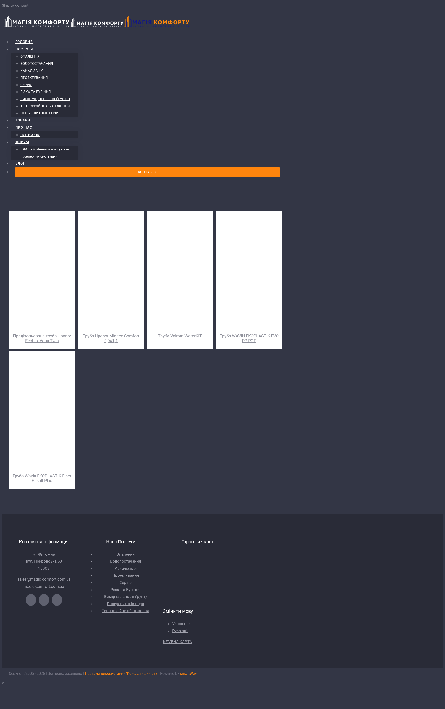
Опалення (125, 554)
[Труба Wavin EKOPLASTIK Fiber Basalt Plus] (42, 410)
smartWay (188, 673)
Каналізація (126, 568)
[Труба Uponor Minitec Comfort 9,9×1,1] (111, 270)
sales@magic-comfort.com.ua (43, 579)
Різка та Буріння (125, 589)
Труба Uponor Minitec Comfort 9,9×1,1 (111, 338)
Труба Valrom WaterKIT (180, 335)
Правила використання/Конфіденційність (121, 673)
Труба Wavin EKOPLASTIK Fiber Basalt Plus (42, 478)
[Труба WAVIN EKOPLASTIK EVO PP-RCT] (249, 270)
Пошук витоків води (125, 603)
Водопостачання (125, 561)
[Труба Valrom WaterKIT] (180, 270)
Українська (182, 623)
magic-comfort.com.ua (44, 586)
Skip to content (15, 5)
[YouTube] (44, 600)
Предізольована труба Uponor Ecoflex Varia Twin (42, 338)
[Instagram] (57, 600)
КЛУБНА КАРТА (177, 641)
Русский (180, 630)
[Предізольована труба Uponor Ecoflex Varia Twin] (42, 270)
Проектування (125, 575)
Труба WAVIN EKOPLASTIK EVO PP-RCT (249, 338)
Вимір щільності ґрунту (125, 596)
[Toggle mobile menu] (3, 184)
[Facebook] (31, 600)
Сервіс (125, 582)
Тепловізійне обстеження (125, 610)
